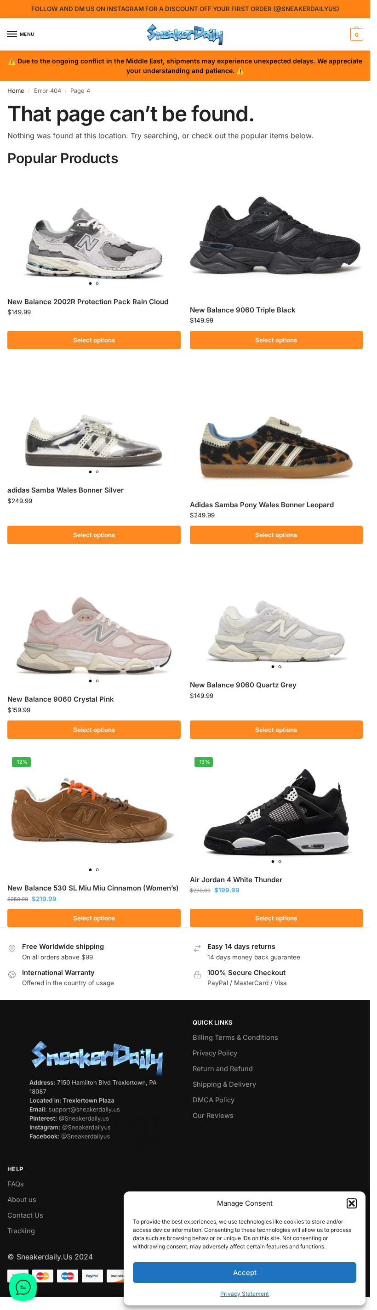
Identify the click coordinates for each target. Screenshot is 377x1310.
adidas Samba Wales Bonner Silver (65, 490)
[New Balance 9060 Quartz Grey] (276, 615)
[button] (351, 1203)
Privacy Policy (215, 1053)
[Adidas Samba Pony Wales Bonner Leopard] (276, 428)
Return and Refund (223, 1069)
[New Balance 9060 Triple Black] (276, 236)
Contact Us (25, 1215)
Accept (245, 1272)
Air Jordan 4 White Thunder (236, 879)
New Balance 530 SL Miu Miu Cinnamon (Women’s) (93, 888)
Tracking (21, 1231)
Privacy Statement (244, 1293)
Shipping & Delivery (224, 1084)
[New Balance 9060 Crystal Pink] (94, 622)
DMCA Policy (213, 1100)
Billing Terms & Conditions (235, 1037)
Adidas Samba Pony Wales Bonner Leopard (262, 504)
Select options (94, 340)
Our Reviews (213, 1116)
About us (21, 1200)
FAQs (15, 1184)
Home (15, 90)
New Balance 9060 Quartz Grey (243, 685)
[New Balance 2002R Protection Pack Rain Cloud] (94, 232)
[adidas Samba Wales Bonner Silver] (94, 420)
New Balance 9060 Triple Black (243, 310)
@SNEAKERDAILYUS (306, 8)
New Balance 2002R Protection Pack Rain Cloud (87, 301)
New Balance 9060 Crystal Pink (60, 699)
